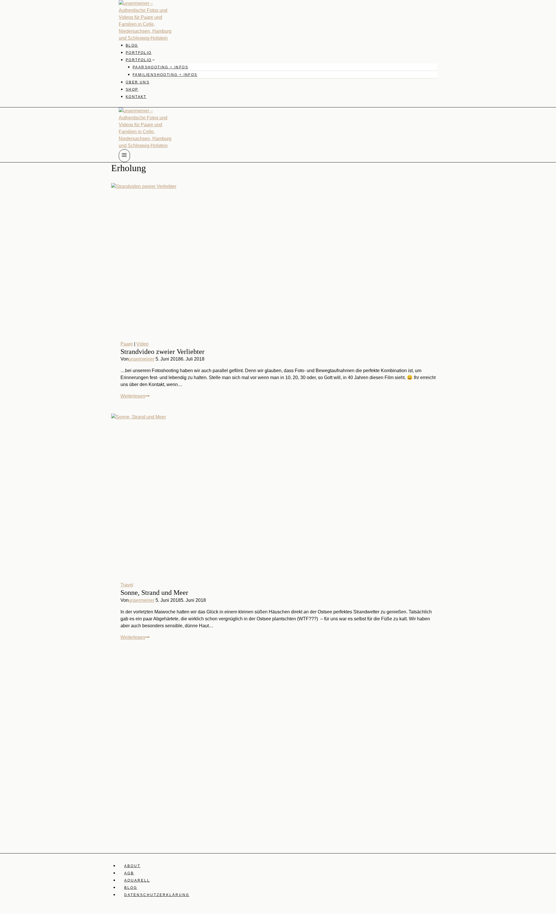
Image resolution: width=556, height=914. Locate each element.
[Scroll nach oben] (551, 783)
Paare (126, 343)
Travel (126, 584)
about (132, 866)
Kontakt (136, 97)
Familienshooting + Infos (165, 75)
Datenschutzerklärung (156, 895)
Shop (132, 89)
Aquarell (137, 880)
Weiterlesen (135, 396)
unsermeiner (141, 359)
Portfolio (139, 53)
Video (142, 343)
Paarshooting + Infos (160, 67)
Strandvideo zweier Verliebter (162, 351)
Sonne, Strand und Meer (154, 592)
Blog (132, 45)
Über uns (137, 82)
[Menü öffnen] (124, 155)
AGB (129, 873)
